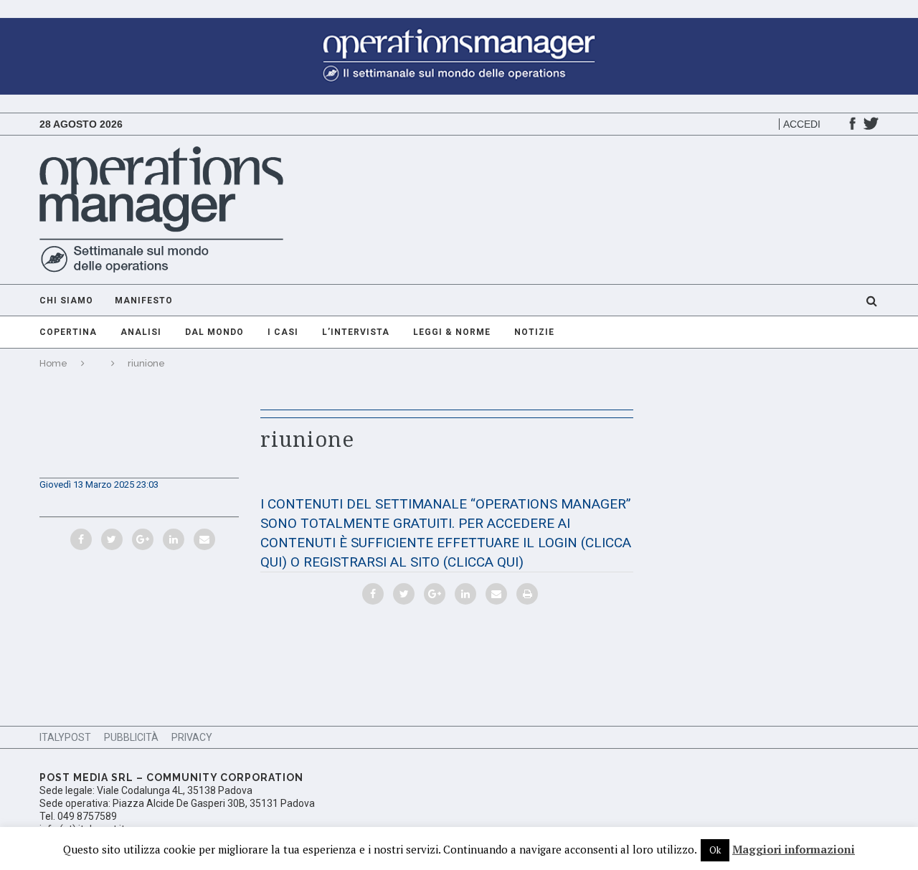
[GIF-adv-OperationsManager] (459, 25)
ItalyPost (65, 737)
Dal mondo (214, 332)
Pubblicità (131, 737)
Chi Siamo (66, 300)
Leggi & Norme (452, 332)
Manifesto (144, 300)
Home (53, 363)
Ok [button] (715, 849)
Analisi (140, 332)
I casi (283, 332)
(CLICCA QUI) (483, 562)
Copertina (68, 332)
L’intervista (355, 332)
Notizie (534, 332)
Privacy (191, 737)
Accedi (801, 124)
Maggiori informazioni (793, 849)
